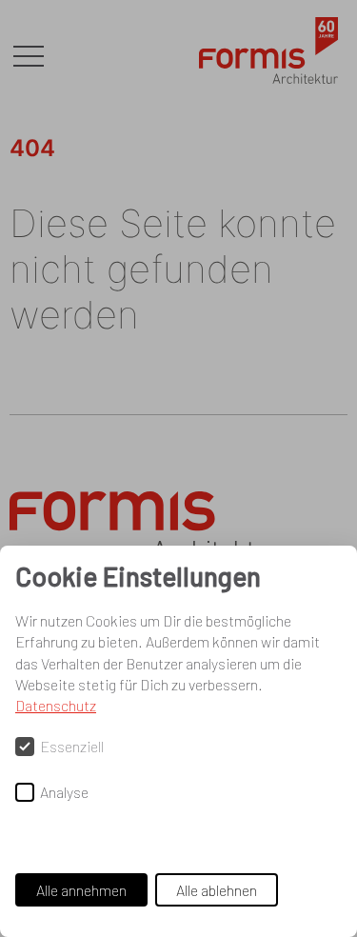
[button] (29, 57)
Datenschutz (55, 705)
